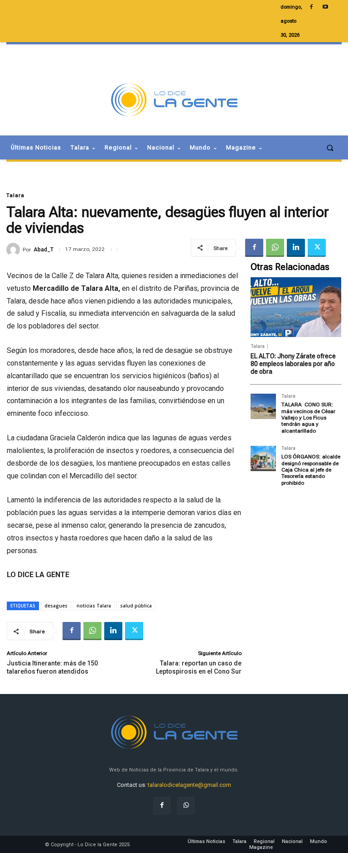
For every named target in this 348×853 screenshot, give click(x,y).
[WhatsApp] (275, 248)
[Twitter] (317, 248)
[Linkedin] (296, 248)
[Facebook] (254, 248)
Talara (15, 195)
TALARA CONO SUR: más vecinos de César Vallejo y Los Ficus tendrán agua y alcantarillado (308, 417)
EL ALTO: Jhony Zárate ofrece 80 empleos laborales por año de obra (293, 363)
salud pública (136, 605)
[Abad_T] (14, 249)
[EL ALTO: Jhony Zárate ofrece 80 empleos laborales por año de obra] (296, 307)
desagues (56, 605)
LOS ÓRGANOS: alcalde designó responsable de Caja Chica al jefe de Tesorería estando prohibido (310, 469)
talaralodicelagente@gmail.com (189, 784)
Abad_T (43, 249)
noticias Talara (94, 605)
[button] (330, 147)
